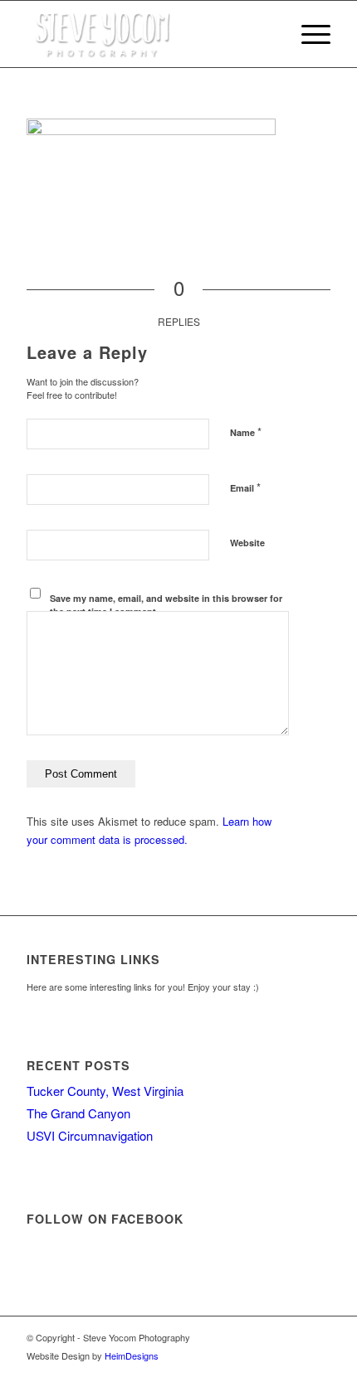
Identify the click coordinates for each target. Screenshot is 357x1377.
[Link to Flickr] (318, 1337)
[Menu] (307, 34)
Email (245, 487)
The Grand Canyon (78, 1113)
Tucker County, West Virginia (105, 1090)
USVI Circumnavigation (90, 1135)
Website (247, 542)
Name (246, 431)
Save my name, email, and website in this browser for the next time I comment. (166, 605)
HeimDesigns (132, 1355)
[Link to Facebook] (268, 1337)
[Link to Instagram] (293, 1337)
